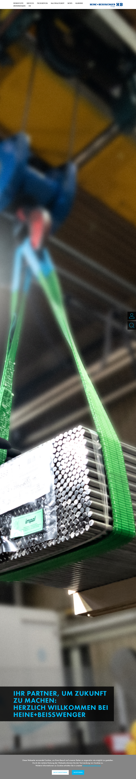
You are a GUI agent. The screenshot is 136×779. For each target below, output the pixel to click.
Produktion (42, 3)
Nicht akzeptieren (60, 772)
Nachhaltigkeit (57, 3)
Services (30, 3)
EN (30, 6)
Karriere (79, 3)
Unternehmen (19, 6)
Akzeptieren (78, 772)
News (70, 3)
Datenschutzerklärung (92, 765)
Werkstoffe (18, 3)
